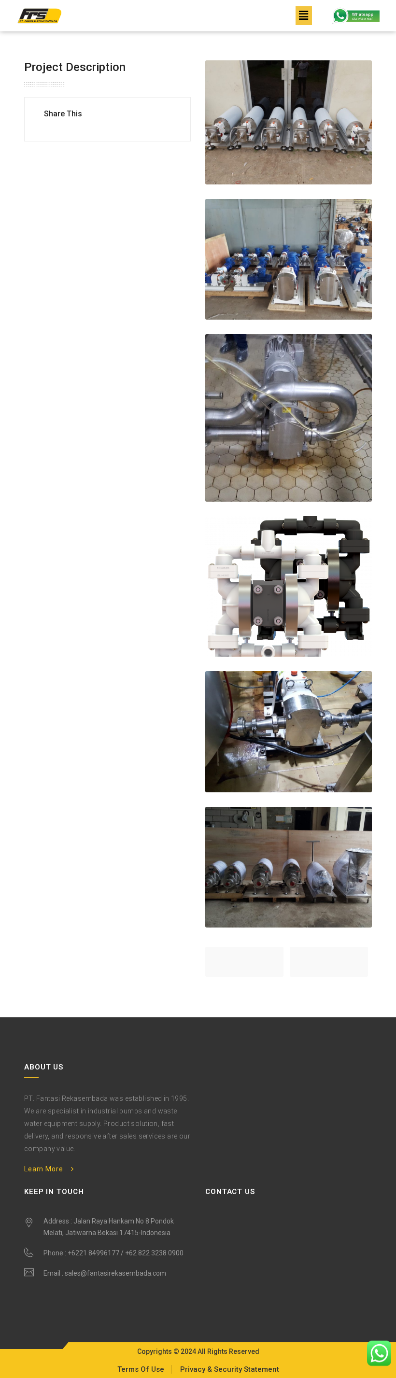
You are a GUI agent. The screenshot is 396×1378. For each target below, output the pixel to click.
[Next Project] (329, 962)
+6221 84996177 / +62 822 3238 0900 (126, 1253)
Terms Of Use (140, 1369)
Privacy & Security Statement (229, 1369)
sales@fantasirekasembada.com (115, 1273)
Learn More (43, 1169)
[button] (304, 15)
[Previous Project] (244, 962)
